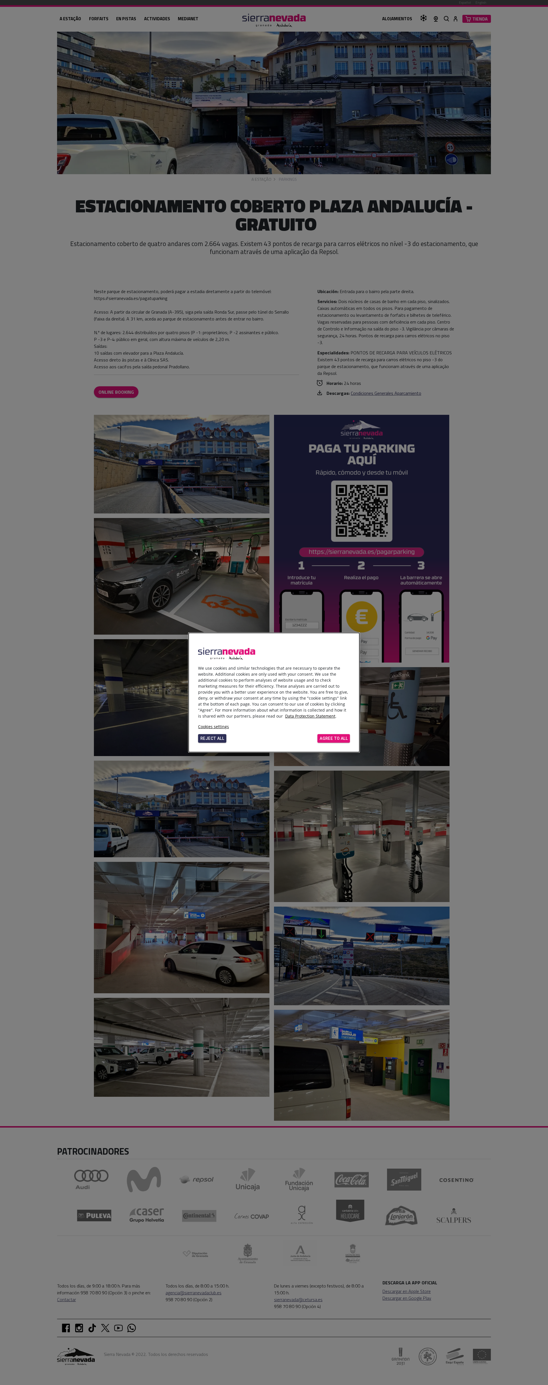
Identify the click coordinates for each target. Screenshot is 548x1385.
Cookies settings (213, 726)
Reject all (212, 738)
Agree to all (334, 738)
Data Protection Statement (310, 716)
